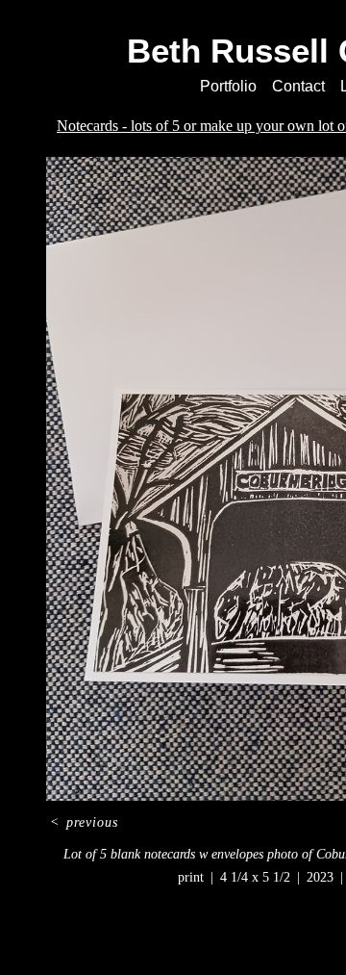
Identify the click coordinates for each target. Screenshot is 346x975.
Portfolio (228, 86)
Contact (298, 86)
